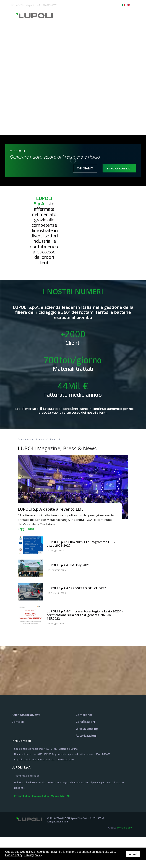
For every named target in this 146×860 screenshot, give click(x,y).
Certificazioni (85, 722)
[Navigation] (130, 15)
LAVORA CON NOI (119, 168)
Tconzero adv (124, 827)
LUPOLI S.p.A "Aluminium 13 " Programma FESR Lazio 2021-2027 (81, 543)
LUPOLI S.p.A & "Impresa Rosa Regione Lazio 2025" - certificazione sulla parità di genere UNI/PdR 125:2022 (85, 615)
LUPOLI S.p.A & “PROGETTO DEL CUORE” (76, 588)
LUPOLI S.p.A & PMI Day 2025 (68, 565)
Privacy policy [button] (33, 855)
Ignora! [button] (133, 854)
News (36, 715)
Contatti (18, 722)
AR (68, 796)
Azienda (17, 715)
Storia (27, 715)
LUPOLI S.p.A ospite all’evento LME (51, 509)
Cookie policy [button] (13, 855)
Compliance (84, 715)
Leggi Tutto (26, 529)
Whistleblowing (87, 729)
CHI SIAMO (85, 168)
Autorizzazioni (86, 735)
